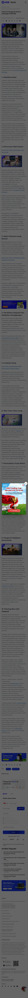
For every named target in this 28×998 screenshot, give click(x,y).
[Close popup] (25, 483)
